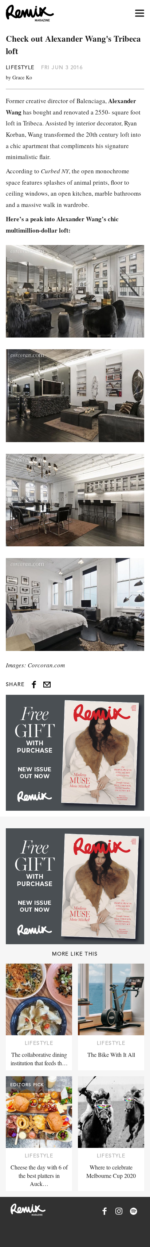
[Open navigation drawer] (139, 13)
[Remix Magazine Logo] (30, 13)
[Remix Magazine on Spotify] (133, 1211)
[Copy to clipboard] (47, 684)
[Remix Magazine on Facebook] (104, 1211)
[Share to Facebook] (34, 684)
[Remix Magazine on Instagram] (119, 1211)
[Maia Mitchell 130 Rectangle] (75, 753)
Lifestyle (20, 67)
